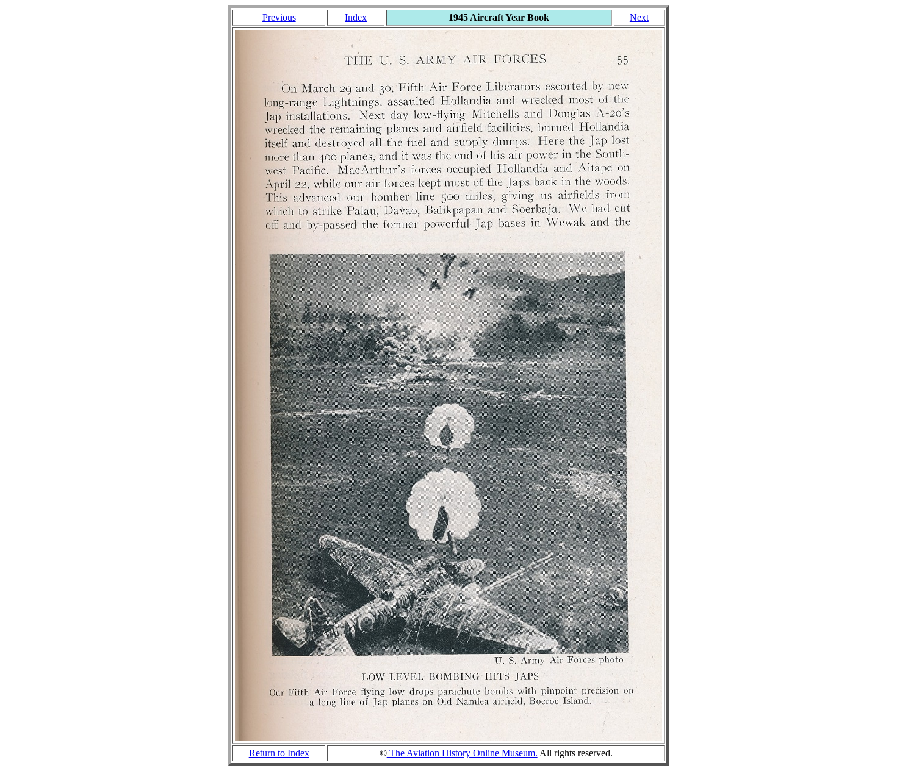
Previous (279, 17)
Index (356, 17)
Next (639, 17)
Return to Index (279, 753)
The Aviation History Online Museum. (462, 753)
